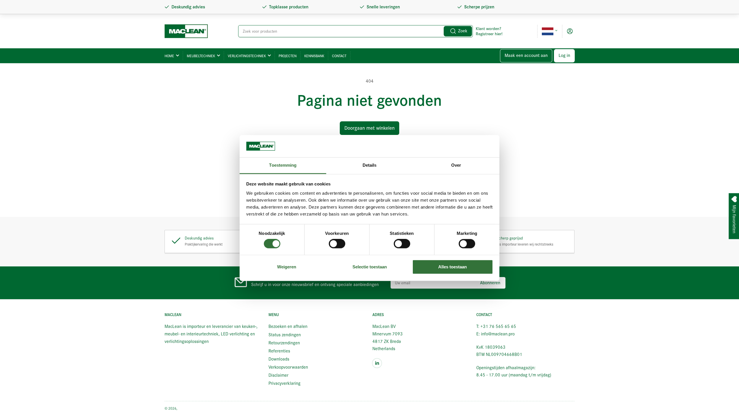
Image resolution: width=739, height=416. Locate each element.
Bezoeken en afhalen (287, 326)
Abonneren (490, 282)
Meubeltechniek (201, 56)
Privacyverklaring (284, 383)
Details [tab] (370, 165)
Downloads (278, 359)
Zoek (462, 31)
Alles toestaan (452, 266)
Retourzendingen (284, 343)
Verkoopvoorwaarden (288, 367)
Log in (564, 55)
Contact (339, 56)
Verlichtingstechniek (247, 56)
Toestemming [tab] (282, 165)
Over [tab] (456, 165)
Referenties (279, 351)
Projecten (287, 56)
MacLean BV (187, 408)
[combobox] (355, 31)
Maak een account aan (526, 55)
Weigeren (286, 266)
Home (169, 56)
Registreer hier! (489, 33)
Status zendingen (284, 334)
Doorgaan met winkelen (369, 128)
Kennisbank (314, 56)
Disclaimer (278, 375)
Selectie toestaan (369, 266)
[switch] (337, 243)
